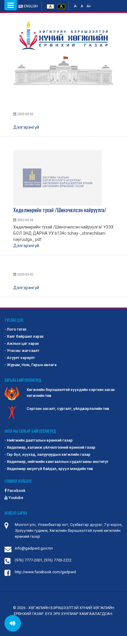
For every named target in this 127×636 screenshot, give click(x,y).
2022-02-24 (24, 220)
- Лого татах (15, 329)
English (30, 6)
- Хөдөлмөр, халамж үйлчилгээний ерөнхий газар (49, 447)
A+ (89, 6)
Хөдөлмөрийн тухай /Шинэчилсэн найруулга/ (59, 210)
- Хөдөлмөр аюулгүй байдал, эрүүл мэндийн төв (48, 468)
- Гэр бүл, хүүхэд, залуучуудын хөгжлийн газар (47, 454)
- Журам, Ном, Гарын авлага (30, 365)
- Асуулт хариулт (19, 357)
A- (75, 6)
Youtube (15, 497)
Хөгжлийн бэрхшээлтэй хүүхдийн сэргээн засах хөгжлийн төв (71, 392)
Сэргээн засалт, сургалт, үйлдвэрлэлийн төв (68, 408)
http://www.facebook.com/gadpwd (45, 572)
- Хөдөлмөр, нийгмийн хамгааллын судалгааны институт (56, 461)
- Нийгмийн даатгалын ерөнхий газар (38, 440)
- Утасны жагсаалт (21, 350)
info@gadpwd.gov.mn (34, 548)
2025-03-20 (24, 114)
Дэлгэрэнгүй (26, 127)
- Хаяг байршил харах (24, 336)
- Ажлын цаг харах (21, 343)
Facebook (15, 490)
